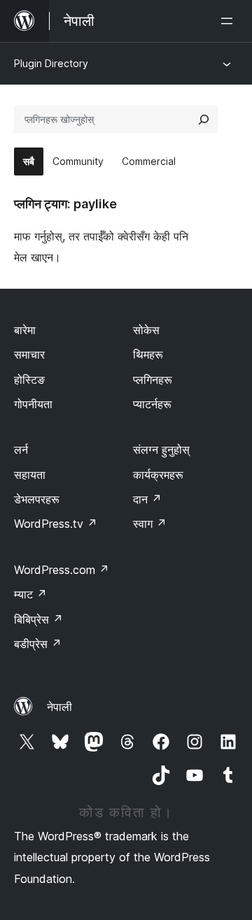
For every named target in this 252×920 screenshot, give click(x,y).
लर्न (21, 450)
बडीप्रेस (38, 644)
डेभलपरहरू (36, 499)
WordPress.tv (55, 524)
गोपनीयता (33, 404)
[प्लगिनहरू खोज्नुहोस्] (204, 120)
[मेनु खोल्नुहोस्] (229, 21)
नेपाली (59, 707)
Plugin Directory (51, 63)
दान (147, 499)
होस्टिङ (29, 380)
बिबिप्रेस (38, 619)
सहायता (30, 475)
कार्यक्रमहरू (158, 475)
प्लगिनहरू (152, 380)
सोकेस (146, 330)
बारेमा (25, 330)
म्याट (30, 594)
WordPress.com (61, 570)
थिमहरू (148, 354)
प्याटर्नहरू (152, 404)
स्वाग (150, 524)
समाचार (29, 354)
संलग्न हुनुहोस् (161, 450)
